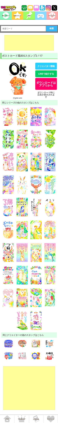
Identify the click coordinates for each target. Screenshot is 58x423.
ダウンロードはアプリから (46, 84)
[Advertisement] (29, 43)
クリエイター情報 (46, 66)
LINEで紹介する (46, 73)
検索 (51, 28)
